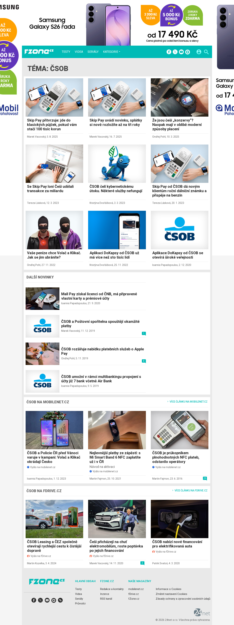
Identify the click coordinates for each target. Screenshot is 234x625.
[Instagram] (187, 52)
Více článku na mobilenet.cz (188, 401)
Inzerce (104, 594)
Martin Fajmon (98, 478)
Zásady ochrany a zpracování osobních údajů (183, 598)
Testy (66, 51)
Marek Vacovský (36, 136)
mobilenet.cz (136, 589)
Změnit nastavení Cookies (171, 594)
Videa (79, 51)
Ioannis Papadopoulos (165, 265)
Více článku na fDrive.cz (190, 490)
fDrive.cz (133, 594)
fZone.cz (133, 598)
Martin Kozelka (35, 563)
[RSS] (60, 601)
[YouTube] (181, 52)
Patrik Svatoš (160, 563)
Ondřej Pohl (159, 136)
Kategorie (110, 51)
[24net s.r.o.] (202, 615)
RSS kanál (106, 598)
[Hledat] (206, 52)
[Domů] (39, 52)
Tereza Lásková (36, 202)
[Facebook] (168, 52)
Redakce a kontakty (112, 589)
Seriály (93, 51)
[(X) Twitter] (175, 52)
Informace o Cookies (168, 589)
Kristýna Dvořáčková (101, 202)
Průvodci (80, 603)
